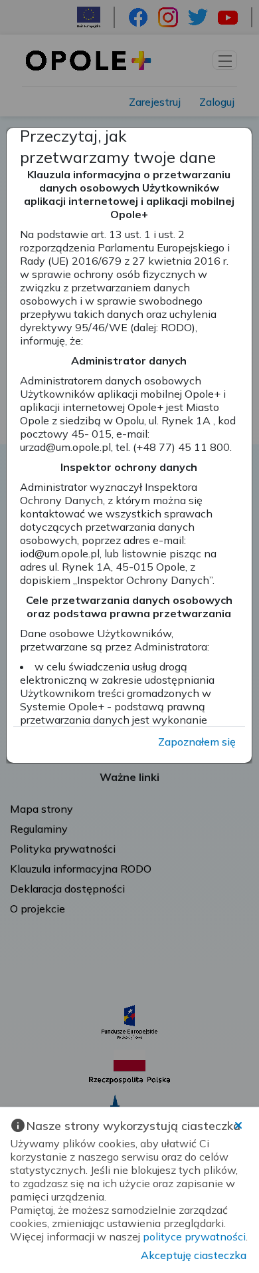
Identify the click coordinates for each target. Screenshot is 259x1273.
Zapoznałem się (197, 741)
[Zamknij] (238, 1125)
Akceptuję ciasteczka (193, 1255)
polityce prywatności (194, 1236)
